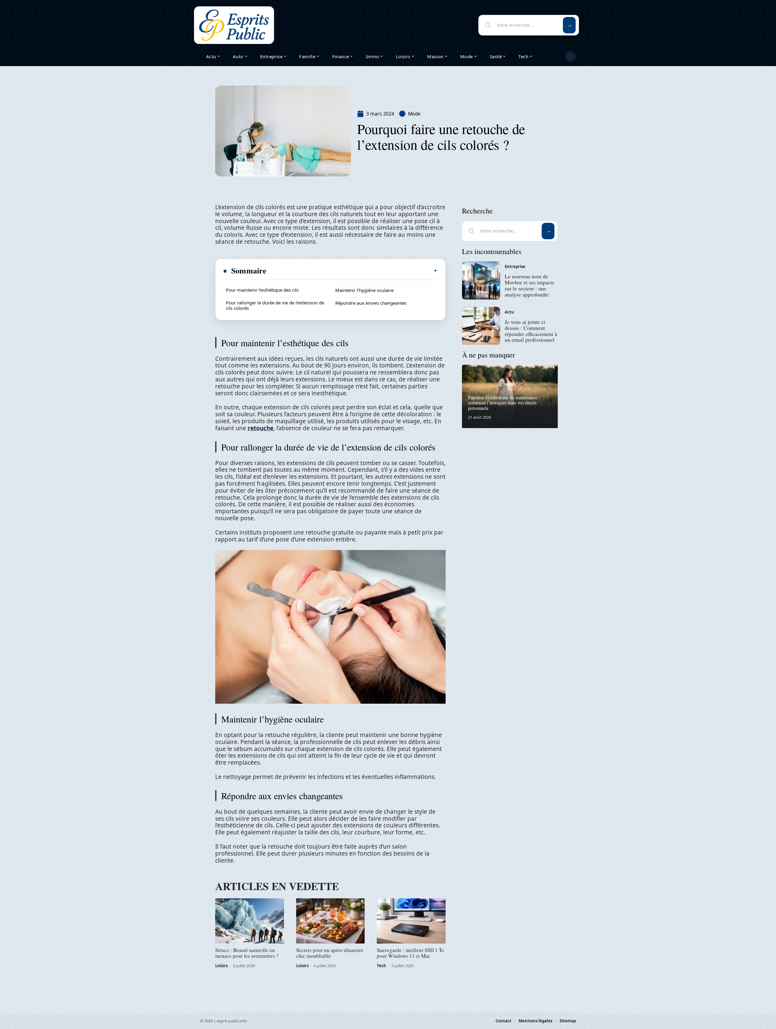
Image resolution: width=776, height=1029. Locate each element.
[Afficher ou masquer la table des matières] (352, 270)
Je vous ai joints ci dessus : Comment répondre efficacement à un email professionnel (531, 330)
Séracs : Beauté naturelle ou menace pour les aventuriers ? (247, 953)
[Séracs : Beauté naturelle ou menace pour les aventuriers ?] (249, 921)
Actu (509, 312)
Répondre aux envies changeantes (370, 303)
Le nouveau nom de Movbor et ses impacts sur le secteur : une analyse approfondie (529, 285)
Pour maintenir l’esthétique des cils (262, 290)
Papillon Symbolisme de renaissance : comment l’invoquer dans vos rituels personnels (504, 402)
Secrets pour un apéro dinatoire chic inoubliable (329, 953)
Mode (414, 114)
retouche (260, 428)
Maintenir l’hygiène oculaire (364, 290)
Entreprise (515, 266)
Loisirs (221, 965)
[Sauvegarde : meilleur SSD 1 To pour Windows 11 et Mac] (411, 921)
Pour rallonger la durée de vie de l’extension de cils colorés (275, 305)
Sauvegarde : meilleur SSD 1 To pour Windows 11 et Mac (410, 953)
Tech (381, 965)
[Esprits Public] (234, 25)
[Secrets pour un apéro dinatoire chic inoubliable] (330, 921)
